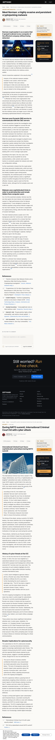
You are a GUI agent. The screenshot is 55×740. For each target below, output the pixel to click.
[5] (16, 264)
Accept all (26, 734)
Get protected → (44, 56)
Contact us (39, 405)
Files (21, 398)
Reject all (35, 734)
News (7, 7)
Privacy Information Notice (43, 398)
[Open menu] (45, 2)
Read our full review (44, 59)
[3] (13, 106)
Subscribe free (44, 34)
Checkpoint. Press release (21, 295)
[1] (31, 74)
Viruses (21, 394)
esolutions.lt (11, 401)
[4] (10, 222)
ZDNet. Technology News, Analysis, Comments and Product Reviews (17, 302)
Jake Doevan (9, 434)
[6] (11, 268)
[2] (3, 97)
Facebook (4, 404)
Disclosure (39, 403)
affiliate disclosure (26, 413)
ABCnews (17, 722)
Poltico (6, 727)
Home (3, 7)
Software (22, 396)
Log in (50, 2)
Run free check (37, 376)
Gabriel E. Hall (9, 19)
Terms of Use (40, 396)
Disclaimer (39, 401)
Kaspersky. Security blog (24, 309)
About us (39, 394)
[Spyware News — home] (7, 2)
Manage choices (46, 734)
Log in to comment (27, 346)
